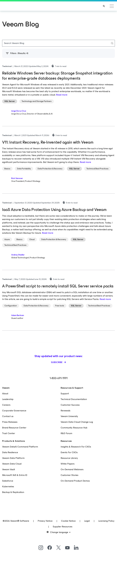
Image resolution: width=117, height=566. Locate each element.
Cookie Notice (68, 521)
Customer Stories (69, 475)
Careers (6, 405)
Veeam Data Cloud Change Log (77, 422)
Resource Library (69, 458)
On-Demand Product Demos (75, 481)
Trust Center (8, 433)
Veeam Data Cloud (11, 464)
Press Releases (9, 422)
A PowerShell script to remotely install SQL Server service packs (57, 286)
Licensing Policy (106, 521)
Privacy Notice (45, 521)
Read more (61, 95)
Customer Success (70, 405)
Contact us (7, 416)
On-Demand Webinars (72, 469)
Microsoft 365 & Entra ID (14, 475)
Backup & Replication (13, 492)
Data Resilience (10, 452)
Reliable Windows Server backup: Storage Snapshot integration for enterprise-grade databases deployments (57, 76)
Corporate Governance (14, 410)
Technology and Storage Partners (37, 101)
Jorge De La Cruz (18, 111)
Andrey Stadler (18, 254)
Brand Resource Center (14, 428)
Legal (87, 521)
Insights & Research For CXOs (76, 447)
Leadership (7, 399)
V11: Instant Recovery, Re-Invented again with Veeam (47, 142)
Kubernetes (8, 486)
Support (65, 393)
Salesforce (7, 481)
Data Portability (24, 168)
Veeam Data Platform (13, 458)
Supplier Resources (62, 526)
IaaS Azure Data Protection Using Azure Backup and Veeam (54, 209)
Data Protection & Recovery (50, 168)
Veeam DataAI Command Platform (20, 447)
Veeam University (69, 416)
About (5, 393)
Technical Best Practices (97, 168)
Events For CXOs (69, 452)
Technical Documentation (74, 399)
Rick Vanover (17, 178)
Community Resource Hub (74, 428)
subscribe (57, 362)
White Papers (67, 464)
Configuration (10, 305)
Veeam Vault (8, 469)
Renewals (65, 410)
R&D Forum (66, 433)
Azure (7, 239)
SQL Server (9, 101)
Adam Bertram (17, 315)
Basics (7, 168)
